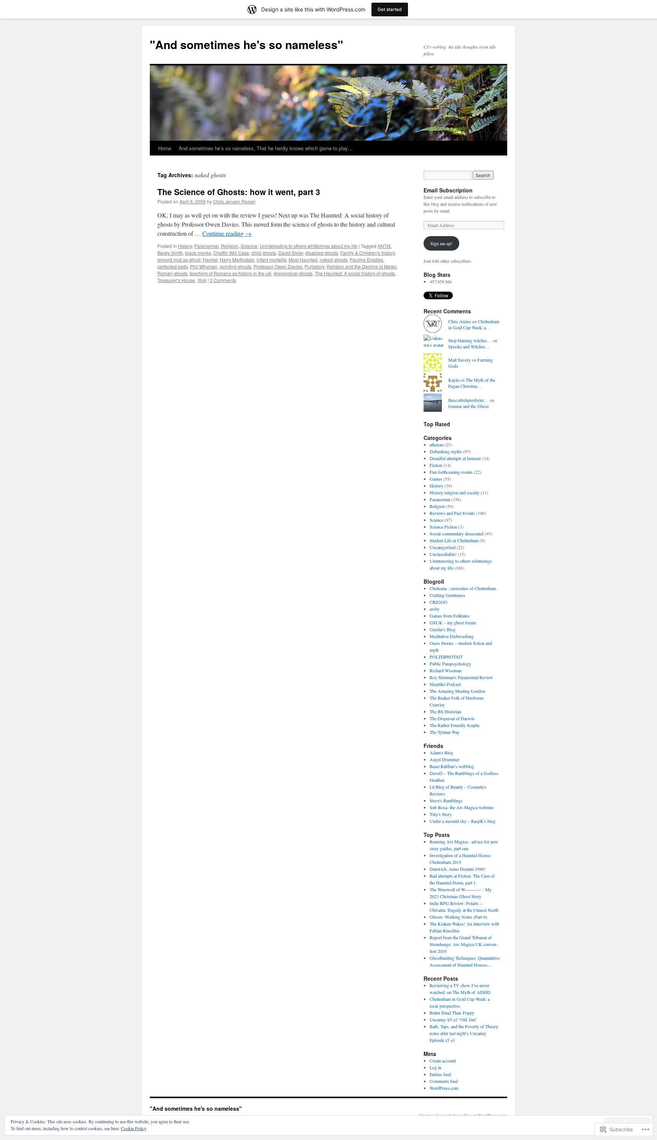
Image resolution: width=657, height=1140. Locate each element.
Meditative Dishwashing (452, 636)
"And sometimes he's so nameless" (246, 44)
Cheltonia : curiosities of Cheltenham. (463, 588)
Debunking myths (446, 451)
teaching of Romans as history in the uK (230, 273)
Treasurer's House (176, 280)
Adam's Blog (441, 752)
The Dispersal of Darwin (452, 718)
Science (249, 246)
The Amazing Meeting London (457, 691)
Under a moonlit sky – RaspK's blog (462, 821)
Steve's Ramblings (446, 800)
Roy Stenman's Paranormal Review (461, 677)
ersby (435, 609)
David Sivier (290, 252)
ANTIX (384, 246)
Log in (435, 1067)
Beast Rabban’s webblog (452, 766)
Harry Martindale (237, 259)
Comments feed (444, 1081)
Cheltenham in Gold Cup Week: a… (473, 324)
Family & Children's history (367, 252)
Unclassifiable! (443, 554)
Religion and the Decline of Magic (362, 266)
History (185, 246)
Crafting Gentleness (447, 595)
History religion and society (454, 492)
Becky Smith (170, 252)
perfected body (172, 266)
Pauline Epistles (366, 259)
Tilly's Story (441, 814)
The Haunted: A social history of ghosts (355, 273)
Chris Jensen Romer (234, 201)
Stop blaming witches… (470, 340)
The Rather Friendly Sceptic (455, 725)
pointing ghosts (235, 266)
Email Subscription (448, 190)
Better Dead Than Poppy (452, 1013)
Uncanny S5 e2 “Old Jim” (453, 1019)
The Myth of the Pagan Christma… (471, 383)
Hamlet (210, 259)
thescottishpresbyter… (468, 400)
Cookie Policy (133, 1128)
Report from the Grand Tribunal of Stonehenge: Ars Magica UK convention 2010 (464, 944)
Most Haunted (303, 259)
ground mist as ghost (178, 259)
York (201, 280)
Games (436, 479)
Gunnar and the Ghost (468, 406)
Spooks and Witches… (469, 346)
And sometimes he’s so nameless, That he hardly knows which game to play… (266, 148)
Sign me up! (441, 243)
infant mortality (271, 259)
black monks (198, 252)
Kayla (453, 380)
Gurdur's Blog (442, 629)
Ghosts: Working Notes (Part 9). (459, 917)
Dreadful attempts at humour (455, 458)
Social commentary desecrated (457, 533)
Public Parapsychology (450, 664)
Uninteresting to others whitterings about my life (308, 246)
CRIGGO (439, 602)
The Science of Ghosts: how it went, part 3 (238, 191)
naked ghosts (334, 259)
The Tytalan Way (445, 732)
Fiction (436, 465)
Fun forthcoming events (451, 472)
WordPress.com (444, 1088)
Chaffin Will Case (231, 252)
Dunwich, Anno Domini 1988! (458, 869)
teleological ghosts (293, 273)
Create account (443, 1060)
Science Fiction (443, 527)
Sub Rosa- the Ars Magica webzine (462, 807)
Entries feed (440, 1074)
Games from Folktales (450, 616)
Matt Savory (459, 360)
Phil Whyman (203, 266)
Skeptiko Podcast (445, 684)
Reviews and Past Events (452, 513)
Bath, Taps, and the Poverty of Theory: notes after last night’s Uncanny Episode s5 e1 (464, 1033)
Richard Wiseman (446, 670)
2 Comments (223, 280)
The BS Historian (445, 711)
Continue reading (226, 233)
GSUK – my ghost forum (453, 622)
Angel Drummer (444, 759)
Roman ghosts (172, 273)
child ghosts (263, 252)
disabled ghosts (321, 252)
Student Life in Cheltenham (454, 540)
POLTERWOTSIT (446, 657)
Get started (390, 9)
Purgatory (314, 266)
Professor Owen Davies (278, 266)
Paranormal (206, 246)
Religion (229, 246)
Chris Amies (459, 321)
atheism (436, 444)
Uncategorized (442, 547)
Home (164, 148)
